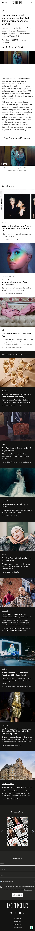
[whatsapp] (18, 47)
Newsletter (17, 921)
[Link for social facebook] (15, 913)
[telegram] (22, 47)
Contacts (17, 918)
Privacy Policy (28, 890)
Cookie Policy (17, 928)
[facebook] (6, 47)
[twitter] (15, 47)
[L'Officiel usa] (17, 2)
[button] (32, 831)
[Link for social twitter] (11, 913)
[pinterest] (9, 47)
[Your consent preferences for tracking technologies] (31, 927)
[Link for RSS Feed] (24, 913)
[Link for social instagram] (20, 913)
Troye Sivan (14, 93)
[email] (3, 47)
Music (4, 11)
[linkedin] (12, 47)
